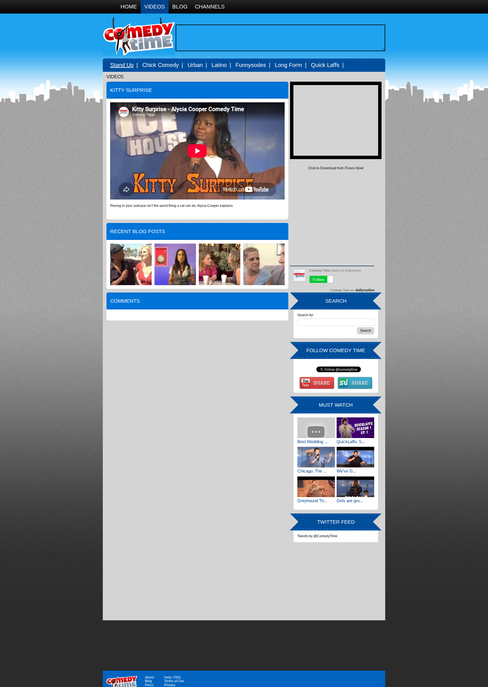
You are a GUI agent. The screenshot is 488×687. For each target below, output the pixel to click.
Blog (180, 7)
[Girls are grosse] (355, 486)
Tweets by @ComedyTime (317, 536)
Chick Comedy (160, 65)
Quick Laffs (325, 65)
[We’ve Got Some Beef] (355, 457)
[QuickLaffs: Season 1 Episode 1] (355, 427)
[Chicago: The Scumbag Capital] (316, 457)
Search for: (305, 315)
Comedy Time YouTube (317, 383)
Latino (219, 65)
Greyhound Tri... (312, 500)
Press (149, 685)
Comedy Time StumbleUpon (355, 383)
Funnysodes (251, 65)
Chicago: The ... (311, 471)
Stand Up (122, 65)
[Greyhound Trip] (316, 486)
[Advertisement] (279, 38)
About (149, 677)
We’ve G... (346, 471)
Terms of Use (174, 681)
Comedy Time (139, 37)
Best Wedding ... (312, 441)
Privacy (169, 685)
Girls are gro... (350, 500)
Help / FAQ (172, 677)
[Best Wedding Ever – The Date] (316, 427)
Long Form (288, 65)
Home (129, 7)
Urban (195, 65)
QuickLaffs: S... (351, 441)
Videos (154, 7)
